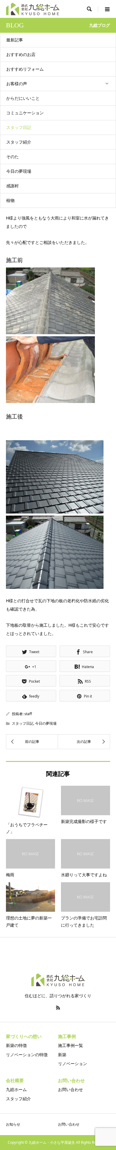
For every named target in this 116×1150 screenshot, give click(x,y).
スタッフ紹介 (18, 142)
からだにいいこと (23, 98)
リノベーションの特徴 (27, 1054)
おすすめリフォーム (25, 69)
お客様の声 (16, 83)
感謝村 (12, 186)
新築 (62, 1054)
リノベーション (72, 1063)
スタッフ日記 (18, 127)
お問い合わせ (70, 1089)
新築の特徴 (16, 1045)
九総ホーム (16, 1089)
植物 (10, 200)
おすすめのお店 (20, 54)
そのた (12, 156)
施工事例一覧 (70, 1045)
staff (28, 713)
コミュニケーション (25, 113)
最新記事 (14, 40)
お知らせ (13, 1124)
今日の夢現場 (18, 171)
